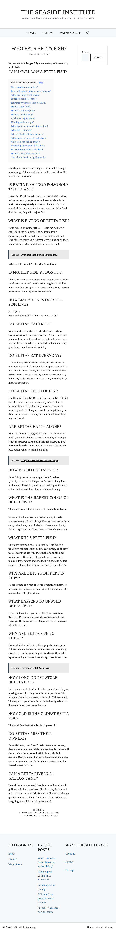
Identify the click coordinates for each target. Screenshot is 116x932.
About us (70, 853)
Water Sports (70, 32)
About (99, 927)
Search (85, 51)
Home (90, 927)
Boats (31, 32)
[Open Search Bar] (88, 33)
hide (41, 82)
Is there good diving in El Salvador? (45, 875)
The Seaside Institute (58, 12)
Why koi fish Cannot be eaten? (40, 816)
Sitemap (69, 870)
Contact (69, 861)
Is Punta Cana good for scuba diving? (46, 898)
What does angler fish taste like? (40, 813)
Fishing (47, 32)
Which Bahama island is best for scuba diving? (46, 862)
